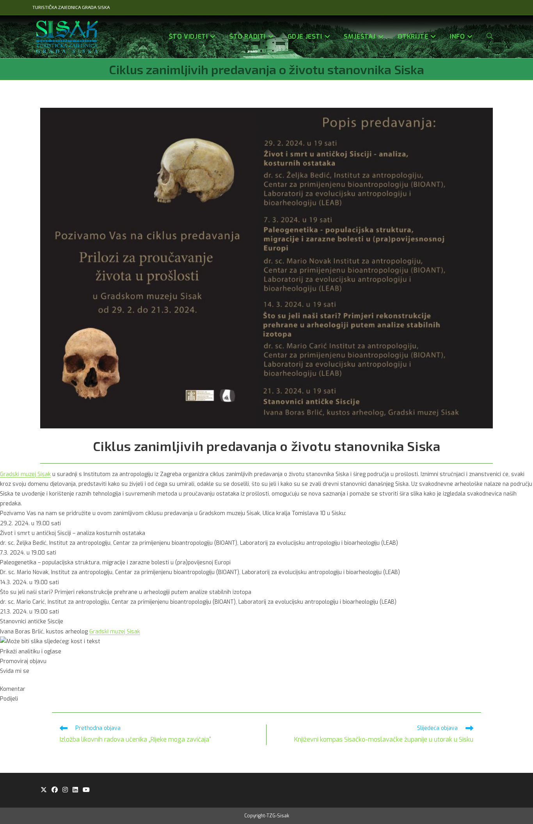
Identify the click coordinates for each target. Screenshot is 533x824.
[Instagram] (65, 790)
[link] (25, 474)
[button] (266, 651)
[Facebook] (55, 790)
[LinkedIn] (75, 790)
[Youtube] (86, 790)
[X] (44, 790)
